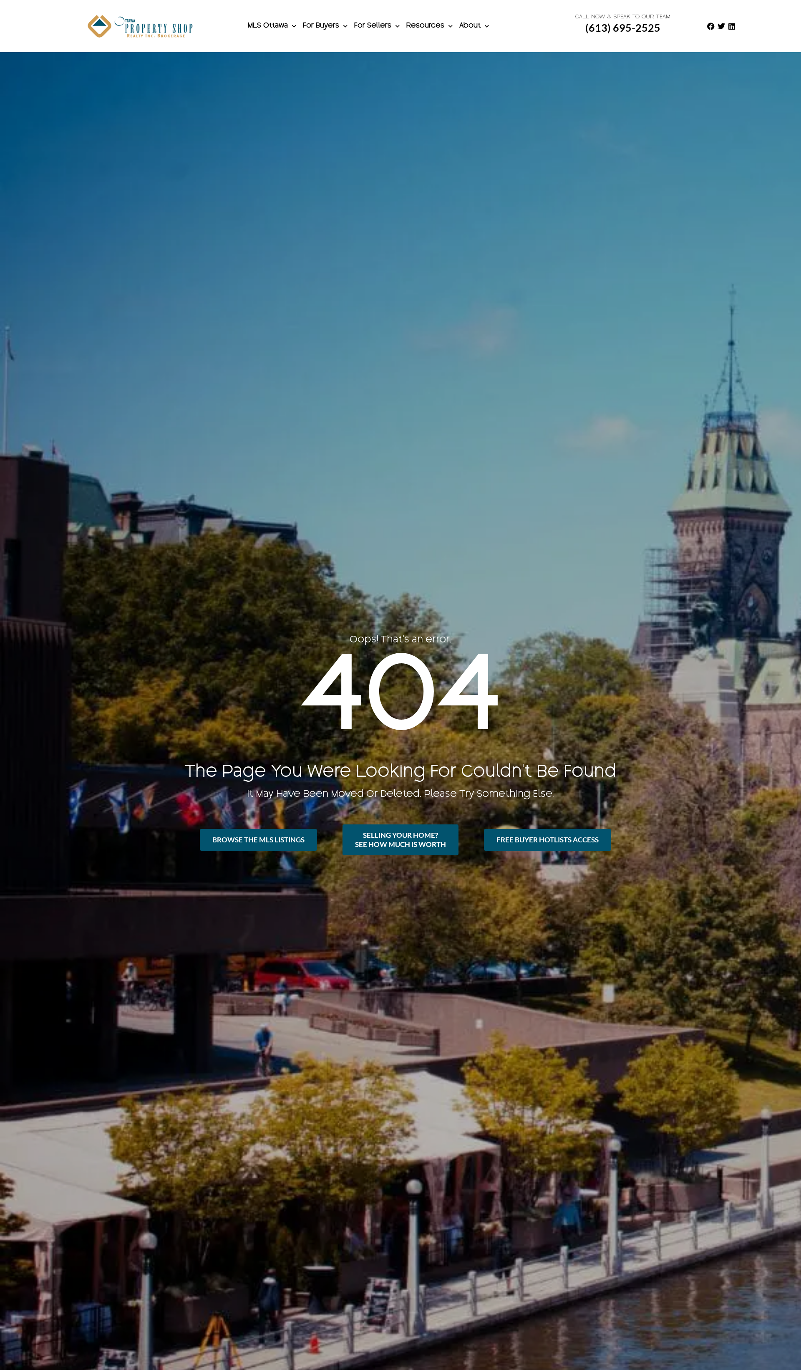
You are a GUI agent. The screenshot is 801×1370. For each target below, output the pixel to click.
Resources (425, 26)
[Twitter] (721, 26)
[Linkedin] (732, 26)
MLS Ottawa (268, 26)
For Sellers (372, 26)
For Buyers (321, 26)
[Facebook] (711, 26)
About (470, 26)
